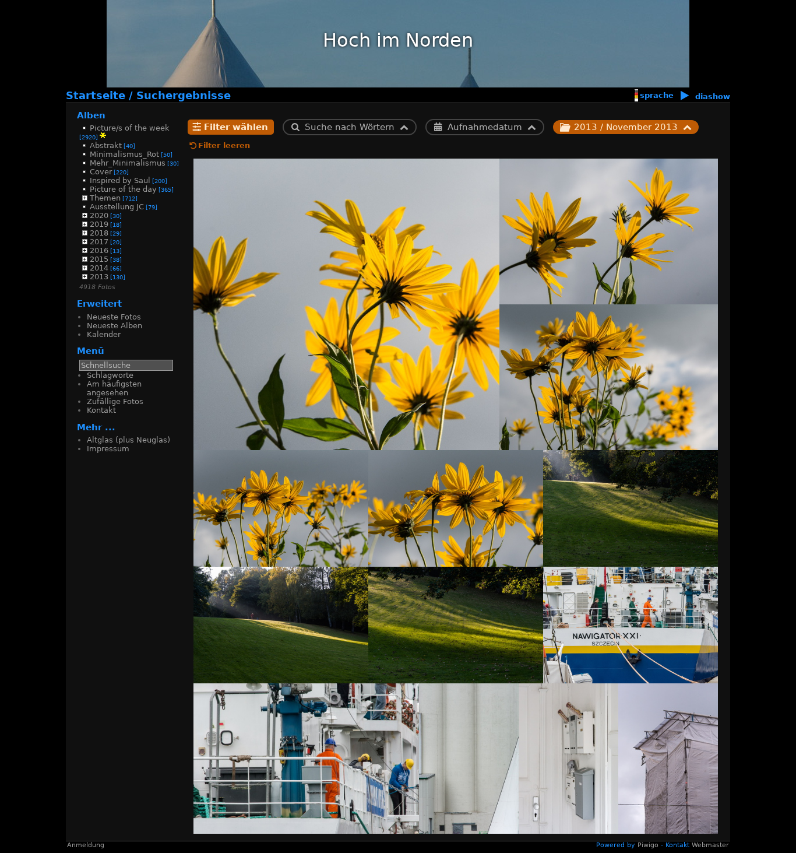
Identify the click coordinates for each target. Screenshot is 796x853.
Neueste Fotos (114, 317)
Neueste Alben (114, 325)
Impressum (108, 448)
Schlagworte (110, 375)
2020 (99, 215)
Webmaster (710, 845)
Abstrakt (106, 145)
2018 (99, 233)
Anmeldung (85, 845)
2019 (99, 224)
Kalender (104, 334)
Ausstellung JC (117, 206)
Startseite (95, 95)
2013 (99, 276)
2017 (99, 241)
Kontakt (101, 410)
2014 (99, 268)
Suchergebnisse (183, 95)
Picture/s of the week (130, 128)
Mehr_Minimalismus (127, 163)
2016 (99, 250)
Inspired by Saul (120, 180)
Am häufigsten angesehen (114, 388)
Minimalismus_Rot (124, 154)
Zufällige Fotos (115, 401)
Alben (91, 115)
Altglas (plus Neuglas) (128, 440)
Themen (105, 198)
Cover (101, 171)
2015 (99, 259)
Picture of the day (123, 189)
